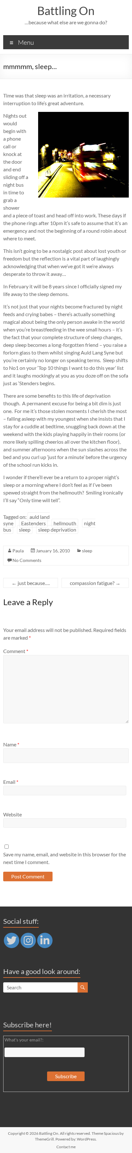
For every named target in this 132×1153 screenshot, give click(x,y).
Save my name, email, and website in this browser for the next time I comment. (64, 858)
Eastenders (33, 523)
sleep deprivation (57, 529)
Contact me (66, 1146)
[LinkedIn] (45, 940)
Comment (15, 651)
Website (12, 814)
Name (11, 744)
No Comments (26, 560)
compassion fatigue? (95, 583)
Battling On (66, 11)
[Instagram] (28, 940)
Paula (18, 550)
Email (10, 782)
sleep (24, 529)
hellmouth (65, 523)
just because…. (31, 583)
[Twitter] (11, 940)
